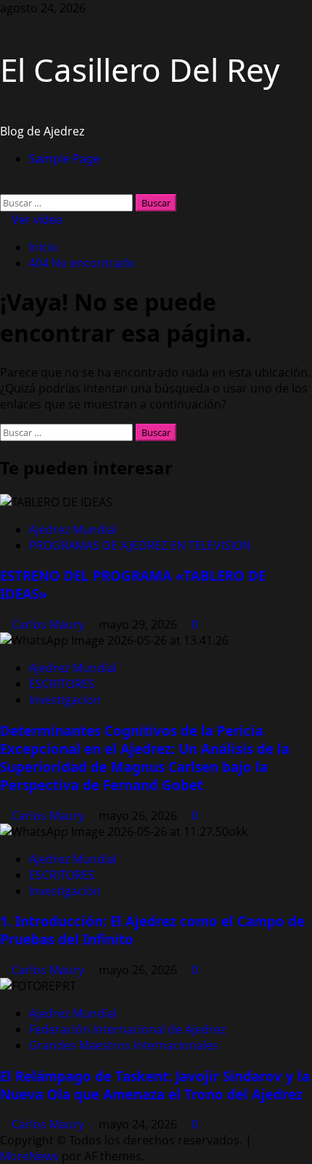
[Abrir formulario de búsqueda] (4, 186)
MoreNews (29, 1156)
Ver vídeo (36, 219)
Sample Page (64, 159)
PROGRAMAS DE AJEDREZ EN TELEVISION (140, 545)
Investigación (65, 891)
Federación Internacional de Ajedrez (127, 1029)
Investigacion (65, 700)
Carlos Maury (49, 624)
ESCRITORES (62, 684)
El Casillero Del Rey (139, 69)
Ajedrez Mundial (73, 529)
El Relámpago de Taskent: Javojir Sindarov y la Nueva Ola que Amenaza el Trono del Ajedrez (155, 1085)
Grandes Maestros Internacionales (123, 1045)
